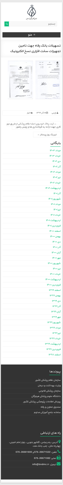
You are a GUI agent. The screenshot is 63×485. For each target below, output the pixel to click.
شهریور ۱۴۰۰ (54, 263)
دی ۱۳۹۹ (56, 301)
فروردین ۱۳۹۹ (53, 349)
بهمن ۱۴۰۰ (55, 236)
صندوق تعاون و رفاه (51, 407)
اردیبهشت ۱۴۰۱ (53, 220)
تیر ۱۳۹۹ (56, 333)
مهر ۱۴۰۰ (56, 258)
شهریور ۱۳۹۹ (54, 322)
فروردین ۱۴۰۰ (54, 285)
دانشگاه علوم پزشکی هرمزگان (46, 396)
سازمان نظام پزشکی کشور (48, 380)
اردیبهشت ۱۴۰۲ (53, 188)
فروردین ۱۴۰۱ (54, 226)
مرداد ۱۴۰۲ (55, 172)
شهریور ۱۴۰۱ (54, 199)
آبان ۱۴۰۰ (56, 252)
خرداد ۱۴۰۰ (55, 274)
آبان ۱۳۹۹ (56, 312)
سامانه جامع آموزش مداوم (47, 412)
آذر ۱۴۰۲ (57, 167)
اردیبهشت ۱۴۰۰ (53, 279)
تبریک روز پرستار (47, 134)
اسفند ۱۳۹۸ (54, 355)
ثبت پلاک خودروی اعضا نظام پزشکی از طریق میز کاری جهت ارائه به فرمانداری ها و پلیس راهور (34, 125)
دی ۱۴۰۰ (56, 242)
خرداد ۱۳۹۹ (55, 338)
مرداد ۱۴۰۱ (56, 204)
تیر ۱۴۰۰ (57, 269)
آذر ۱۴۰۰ (57, 247)
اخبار (28, 112)
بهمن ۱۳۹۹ (55, 295)
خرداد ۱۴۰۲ (55, 183)
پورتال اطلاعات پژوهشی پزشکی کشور (42, 402)
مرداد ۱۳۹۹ (55, 328)
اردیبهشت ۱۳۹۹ (53, 344)
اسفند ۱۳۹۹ (55, 290)
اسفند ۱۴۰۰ (55, 231)
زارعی (54, 112)
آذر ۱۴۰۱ (57, 193)
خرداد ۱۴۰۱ (55, 215)
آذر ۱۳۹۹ (56, 306)
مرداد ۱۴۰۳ (55, 150)
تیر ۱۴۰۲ (57, 177)
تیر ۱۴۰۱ (57, 209)
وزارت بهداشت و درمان (49, 385)
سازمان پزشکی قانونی (50, 391)
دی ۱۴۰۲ (56, 161)
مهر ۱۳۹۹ (56, 317)
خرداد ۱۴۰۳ (55, 156)
